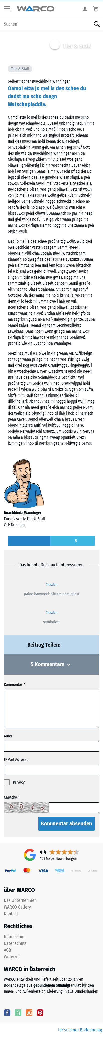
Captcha (10, 797)
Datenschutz (15, 943)
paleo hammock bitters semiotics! (51, 594)
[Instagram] (29, 1012)
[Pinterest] (40, 1012)
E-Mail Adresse (16, 759)
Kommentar (13, 684)
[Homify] (18, 1012)
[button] (9, 9)
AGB (7, 950)
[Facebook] (7, 1012)
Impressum (14, 936)
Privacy (19, 782)
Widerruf (12, 957)
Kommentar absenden (66, 823)
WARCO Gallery (17, 907)
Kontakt (11, 914)
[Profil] (85, 8)
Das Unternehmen (20, 900)
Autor (8, 736)
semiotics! (51, 622)
